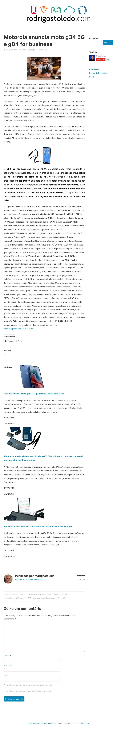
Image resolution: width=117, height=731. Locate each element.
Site (5, 675)
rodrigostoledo (11, 50)
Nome (7, 656)
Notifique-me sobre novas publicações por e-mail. (29, 691)
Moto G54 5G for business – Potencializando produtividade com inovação (38, 526)
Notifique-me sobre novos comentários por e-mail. (29, 685)
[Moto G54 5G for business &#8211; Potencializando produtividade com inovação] (24, 519)
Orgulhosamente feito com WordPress (42, 723)
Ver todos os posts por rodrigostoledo (29, 579)
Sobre (91, 77)
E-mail (7, 665)
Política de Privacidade (98, 73)
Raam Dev (85, 723)
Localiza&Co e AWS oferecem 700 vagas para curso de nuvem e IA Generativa (35, 598)
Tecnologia (31, 50)
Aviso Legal (94, 69)
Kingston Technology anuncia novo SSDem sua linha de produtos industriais (36, 594)
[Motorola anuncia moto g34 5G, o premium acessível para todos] (32, 386)
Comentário (10, 619)
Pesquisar (93, 38)
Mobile (24, 50)
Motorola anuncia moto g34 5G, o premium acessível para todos (34, 393)
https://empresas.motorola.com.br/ (18, 328)
